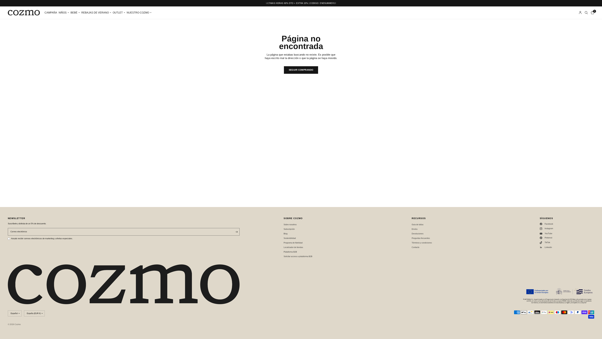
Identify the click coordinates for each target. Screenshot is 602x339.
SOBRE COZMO (293, 218)
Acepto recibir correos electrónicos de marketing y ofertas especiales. (42, 238)
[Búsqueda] (586, 12)
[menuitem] (51, 13)
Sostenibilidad (290, 238)
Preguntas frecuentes (421, 238)
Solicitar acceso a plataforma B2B (298, 256)
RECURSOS (419, 218)
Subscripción (289, 229)
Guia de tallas (417, 224)
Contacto (415, 247)
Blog (286, 234)
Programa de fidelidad (293, 243)
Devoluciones (417, 234)
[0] (591, 12)
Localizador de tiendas (293, 247)
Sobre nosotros (290, 224)
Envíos (414, 229)
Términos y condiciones (422, 243)
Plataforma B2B (290, 252)
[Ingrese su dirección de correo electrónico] (236, 232)
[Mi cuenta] (580, 12)
